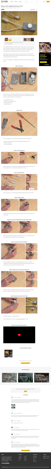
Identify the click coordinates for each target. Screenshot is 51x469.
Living (25, 457)
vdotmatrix (14, 420)
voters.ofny (15, 397)
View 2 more (31, 188)
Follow (10, 40)
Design (7, 7)
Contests (16, 1)
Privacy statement (17, 467)
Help (34, 458)
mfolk (14, 427)
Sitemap (34, 460)
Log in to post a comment (25, 450)
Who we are (35, 461)
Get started (35, 457)
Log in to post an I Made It (25, 363)
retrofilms (3, 7)
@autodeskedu (47, 458)
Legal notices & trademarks (45, 467)
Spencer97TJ (15, 413)
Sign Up (48, 1)
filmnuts (14, 442)
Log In (44, 1)
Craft (19, 460)
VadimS (14, 434)
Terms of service (11, 467)
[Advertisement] (45, 54)
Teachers (20, 1)
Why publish (35, 456)
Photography (11, 7)
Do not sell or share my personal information (33, 467)
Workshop (20, 457)
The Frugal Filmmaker (9, 43)
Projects (12, 1)
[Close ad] (50, 43)
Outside (25, 458)
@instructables (47, 456)
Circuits (20, 456)
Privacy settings (23, 467)
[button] (37, 9)
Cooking (25, 456)
